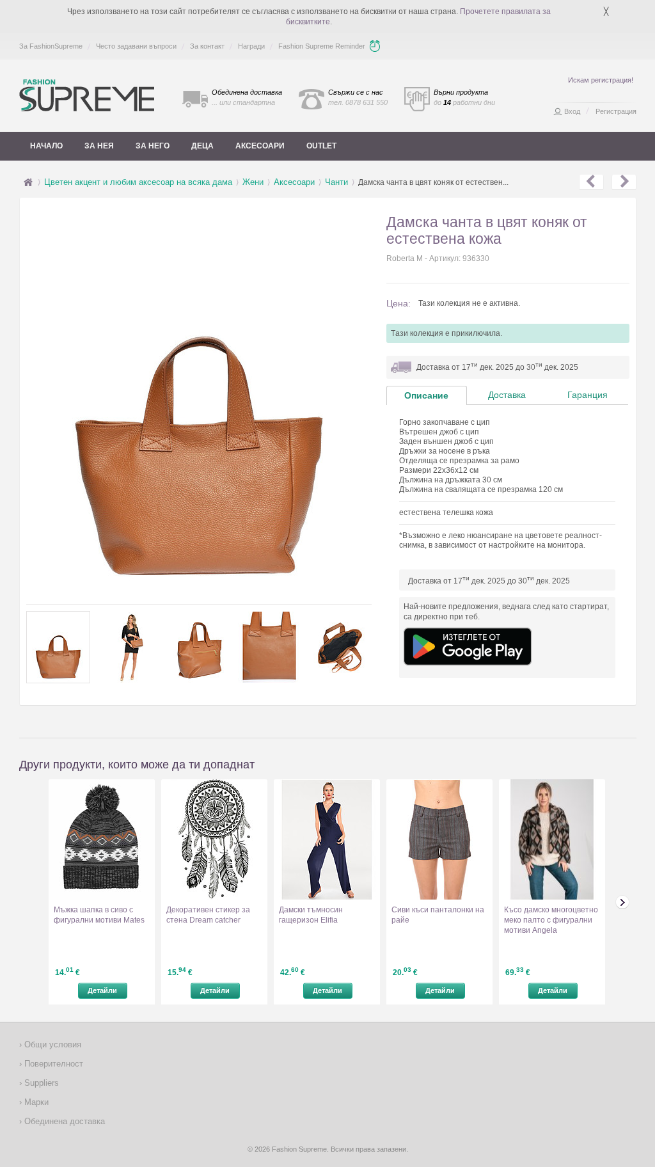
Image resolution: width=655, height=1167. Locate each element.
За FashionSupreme (51, 46)
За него (153, 145)
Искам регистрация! (600, 80)
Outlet (321, 145)
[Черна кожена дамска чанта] (624, 182)
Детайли (102, 990)
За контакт (207, 46)
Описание (426, 395)
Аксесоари (260, 145)
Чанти (336, 182)
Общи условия (51, 1044)
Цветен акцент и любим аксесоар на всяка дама (138, 182)
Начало (46, 145)
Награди (251, 46)
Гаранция (587, 395)
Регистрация (616, 111)
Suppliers (40, 1083)
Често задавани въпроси (136, 46)
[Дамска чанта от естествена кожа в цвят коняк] (591, 182)
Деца (202, 145)
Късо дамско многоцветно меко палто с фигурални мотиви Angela (551, 920)
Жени (253, 182)
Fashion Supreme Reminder (321, 46)
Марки (35, 1102)
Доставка (507, 395)
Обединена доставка (63, 1121)
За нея (99, 145)
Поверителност (52, 1063)
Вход (572, 111)
